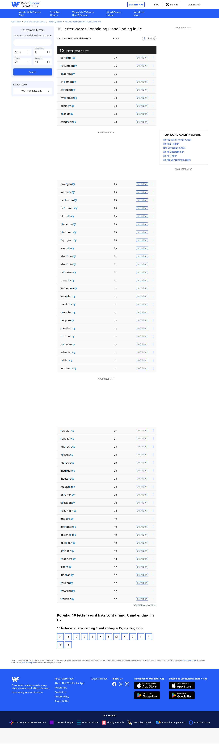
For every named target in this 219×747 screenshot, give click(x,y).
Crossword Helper (64, 722)
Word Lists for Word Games (34, 22)
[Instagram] (127, 685)
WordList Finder (90, 722)
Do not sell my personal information (27, 692)
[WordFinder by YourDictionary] (25, 4)
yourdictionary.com (189, 660)
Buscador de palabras (174, 722)
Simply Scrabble (115, 722)
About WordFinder (65, 678)
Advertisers (61, 687)
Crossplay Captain (142, 722)
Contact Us (60, 692)
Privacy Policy (62, 696)
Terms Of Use (62, 701)
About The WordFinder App (69, 683)
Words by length (55, 22)
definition (142, 57)
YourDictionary (202, 722)
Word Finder (16, 22)
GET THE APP (136, 4)
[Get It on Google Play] (147, 695)
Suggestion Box (99, 678)
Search (32, 72)
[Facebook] (114, 685)
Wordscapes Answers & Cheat (30, 722)
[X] (120, 685)
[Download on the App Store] (147, 686)
